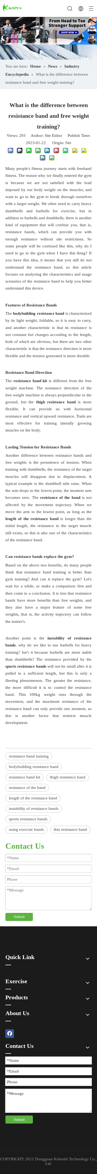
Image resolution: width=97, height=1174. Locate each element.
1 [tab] (48, 38)
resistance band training (29, 756)
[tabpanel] (48, 31)
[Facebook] (9, 1033)
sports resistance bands (28, 819)
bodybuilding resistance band (33, 767)
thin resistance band (70, 829)
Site (68, 143)
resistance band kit (24, 777)
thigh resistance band (67, 777)
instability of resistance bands (33, 808)
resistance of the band (27, 787)
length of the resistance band (33, 798)
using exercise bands (26, 829)
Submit (19, 917)
